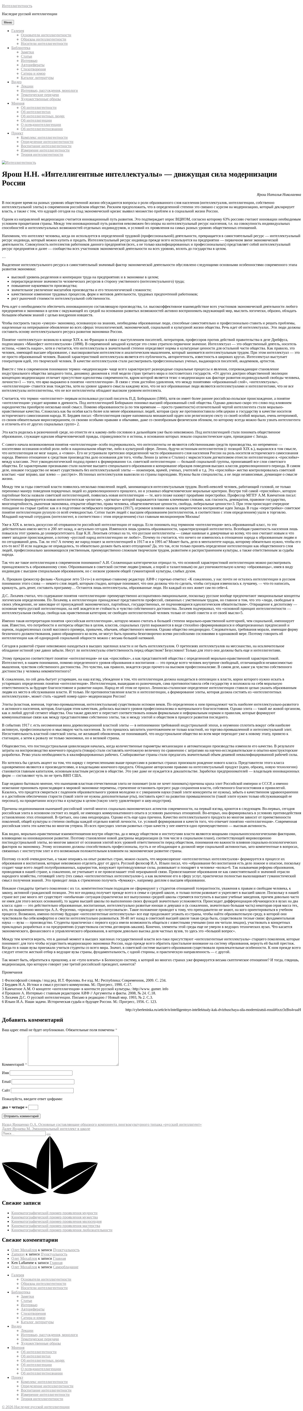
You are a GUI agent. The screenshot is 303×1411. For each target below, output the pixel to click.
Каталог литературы (37, 78)
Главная (59, 1258)
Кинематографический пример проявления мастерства (55, 1226)
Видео (16, 82)
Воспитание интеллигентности (46, 146)
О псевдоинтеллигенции (41, 125)
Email (6, 1082)
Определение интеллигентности (47, 142)
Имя (5, 1073)
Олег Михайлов (24, 1250)
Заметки (27, 52)
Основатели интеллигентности (46, 35)
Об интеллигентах (36, 112)
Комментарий (14, 1064)
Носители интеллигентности (44, 43)
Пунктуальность (66, 1250)
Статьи (26, 56)
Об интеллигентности (39, 108)
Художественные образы (41, 99)
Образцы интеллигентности (43, 39)
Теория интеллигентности (42, 154)
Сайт (6, 1090)
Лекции (27, 86)
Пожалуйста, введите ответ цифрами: (32, 1099)
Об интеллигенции (36, 120)
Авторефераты (33, 65)
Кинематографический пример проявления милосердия (56, 1221)
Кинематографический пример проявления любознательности (61, 1230)
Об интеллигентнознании (42, 129)
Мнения (17, 103)
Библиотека (20, 48)
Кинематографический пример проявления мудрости (54, 1213)
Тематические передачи (40, 95)
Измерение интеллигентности (45, 150)
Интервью (29, 61)
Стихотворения (33, 69)
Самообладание (65, 1267)
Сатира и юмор (33, 73)
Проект (17, 133)
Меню (8, 22)
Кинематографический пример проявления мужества (54, 1217)
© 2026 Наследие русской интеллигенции (36, 1407)
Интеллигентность (17, 6)
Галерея (17, 31)
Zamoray (18, 1254)
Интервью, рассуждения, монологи (49, 90)
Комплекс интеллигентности (44, 137)
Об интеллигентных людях (43, 116)
